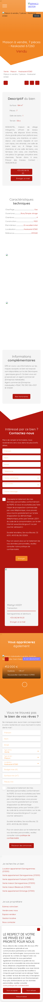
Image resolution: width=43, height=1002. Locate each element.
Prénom (7, 451)
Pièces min (8, 782)
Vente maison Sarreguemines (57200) (18, 883)
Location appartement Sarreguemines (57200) (18, 869)
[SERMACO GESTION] (34, 6)
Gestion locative (9, 918)
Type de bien (8, 756)
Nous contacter (8, 922)
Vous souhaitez (8, 483)
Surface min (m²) (11, 775)
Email (6, 464)
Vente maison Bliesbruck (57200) (16, 887)
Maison (14, 71)
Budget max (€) (11, 769)
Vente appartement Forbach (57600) (18, 879)
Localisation (7, 762)
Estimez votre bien (10, 906)
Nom (6, 458)
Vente (6, 71)
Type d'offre (8, 750)
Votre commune (11, 478)
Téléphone (8, 471)
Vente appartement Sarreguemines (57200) (21, 875)
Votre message (11, 491)
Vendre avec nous (10, 910)
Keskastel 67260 (25, 71)
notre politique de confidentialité (16, 985)
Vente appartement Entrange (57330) (18, 891)
